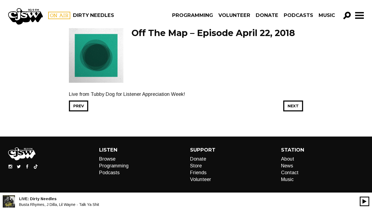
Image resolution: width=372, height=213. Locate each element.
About (287, 159)
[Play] (364, 201)
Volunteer (234, 15)
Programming (192, 15)
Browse (107, 159)
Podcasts (298, 15)
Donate (267, 15)
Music (327, 15)
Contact (289, 172)
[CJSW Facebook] (27, 166)
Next (293, 105)
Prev (78, 105)
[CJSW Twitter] (19, 166)
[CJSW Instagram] (10, 166)
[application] (364, 201)
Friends (198, 172)
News (287, 165)
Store (196, 165)
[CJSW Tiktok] (35, 166)
